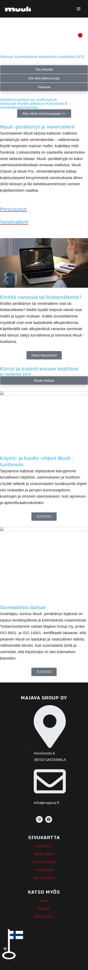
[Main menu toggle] (79, 9)
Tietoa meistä (44, 862)
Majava (44, 908)
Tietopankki (44, 870)
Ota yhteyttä (44, 877)
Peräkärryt (44, 846)
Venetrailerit (44, 854)
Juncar (44, 900)
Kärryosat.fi (44, 916)
